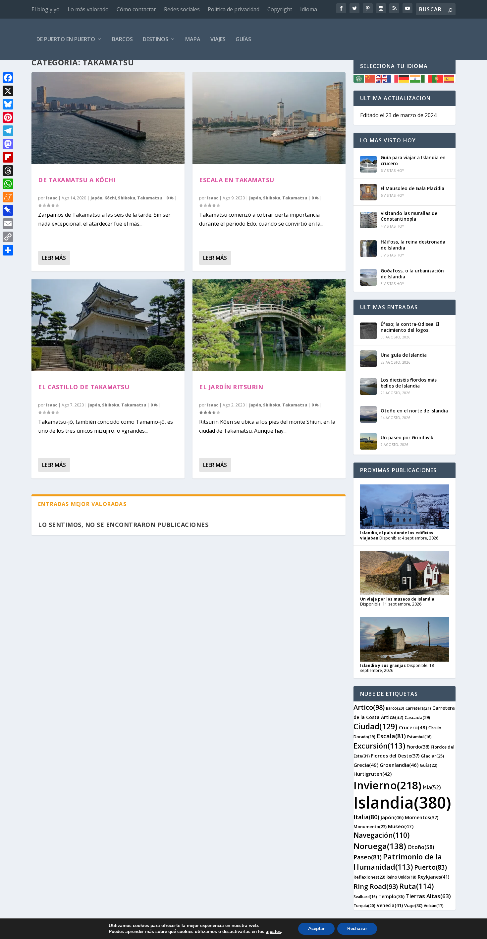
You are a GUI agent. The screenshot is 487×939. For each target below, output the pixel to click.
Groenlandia (399, 764)
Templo (391, 896)
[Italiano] (426, 78)
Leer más (54, 257)
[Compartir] (8, 250)
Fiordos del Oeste (395, 756)
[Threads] (8, 170)
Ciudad (375, 726)
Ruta (416, 886)
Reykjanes (433, 877)
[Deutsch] (404, 78)
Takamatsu (149, 198)
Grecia (365, 764)
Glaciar (432, 756)
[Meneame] (8, 197)
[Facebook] (8, 77)
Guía (428, 765)
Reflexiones (369, 877)
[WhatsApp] (8, 183)
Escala (391, 736)
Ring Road (375, 886)
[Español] (449, 78)
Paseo (367, 857)
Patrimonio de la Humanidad (397, 861)
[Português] (438, 78)
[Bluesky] (8, 104)
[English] (381, 78)
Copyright (279, 9)
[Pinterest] (8, 117)
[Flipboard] (8, 157)
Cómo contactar (136, 9)
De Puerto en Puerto (65, 39)
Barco (395, 708)
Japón (96, 198)
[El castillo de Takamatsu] (108, 325)
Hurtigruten (372, 773)
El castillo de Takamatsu (83, 387)
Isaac (51, 198)
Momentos (421, 817)
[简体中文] (370, 78)
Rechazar (357, 928)
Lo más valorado (88, 9)
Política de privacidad (233, 9)
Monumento (370, 827)
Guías (243, 39)
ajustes (273, 932)
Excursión (379, 746)
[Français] (393, 78)
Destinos (155, 39)
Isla (432, 787)
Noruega (379, 845)
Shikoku (126, 198)
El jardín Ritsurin (231, 387)
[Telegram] (8, 130)
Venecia (390, 905)
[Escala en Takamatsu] (269, 118)
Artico (369, 707)
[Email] (8, 223)
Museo (400, 826)
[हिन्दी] (415, 78)
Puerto (430, 867)
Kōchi (110, 198)
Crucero (413, 727)
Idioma (308, 9)
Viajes (218, 39)
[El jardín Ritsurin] (269, 325)
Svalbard (365, 897)
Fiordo (417, 747)
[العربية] (359, 78)
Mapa (192, 39)
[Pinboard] (8, 210)
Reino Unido (401, 877)
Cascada (417, 717)
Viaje (413, 905)
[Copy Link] (8, 237)
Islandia (402, 802)
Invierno (387, 785)
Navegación (381, 835)
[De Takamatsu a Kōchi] (108, 118)
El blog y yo (45, 9)
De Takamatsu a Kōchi (76, 180)
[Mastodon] (8, 144)
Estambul (419, 737)
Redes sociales (182, 9)
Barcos (122, 39)
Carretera (418, 708)
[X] (8, 91)
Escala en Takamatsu (236, 180)
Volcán (434, 905)
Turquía (364, 905)
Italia (366, 817)
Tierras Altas (428, 896)
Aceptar (316, 928)
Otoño (420, 847)
